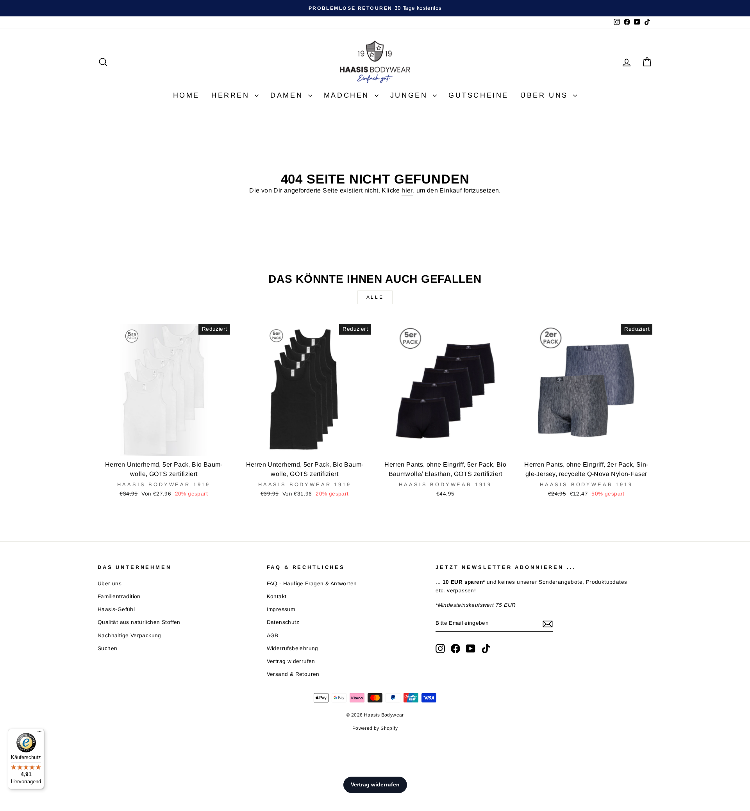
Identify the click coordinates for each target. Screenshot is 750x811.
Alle (375, 297)
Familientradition (119, 596)
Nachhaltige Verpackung (129, 635)
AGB (273, 635)
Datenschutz (283, 622)
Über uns (545, 95)
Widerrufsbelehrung (292, 648)
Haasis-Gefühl (116, 609)
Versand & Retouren (293, 674)
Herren (232, 95)
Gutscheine (478, 95)
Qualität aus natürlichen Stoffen (139, 622)
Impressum (281, 609)
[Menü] (39, 733)
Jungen (410, 95)
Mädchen (348, 95)
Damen (288, 95)
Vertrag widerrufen (291, 661)
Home (186, 95)
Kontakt (277, 596)
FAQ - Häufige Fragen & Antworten (312, 583)
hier (407, 190)
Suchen (107, 648)
